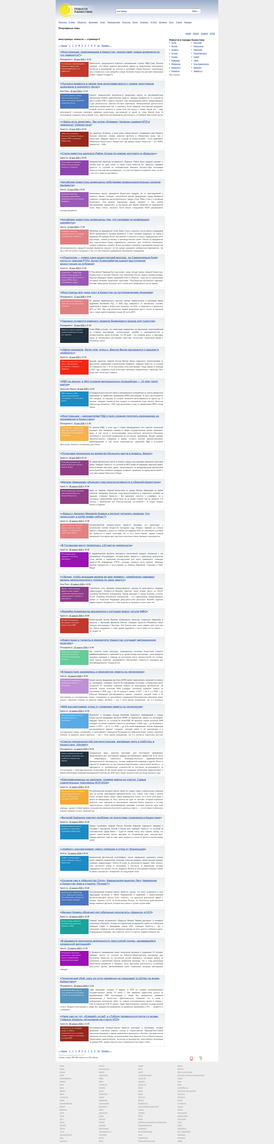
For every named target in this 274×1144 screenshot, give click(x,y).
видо (62, 1094)
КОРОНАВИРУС (202, 33)
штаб (140, 1072)
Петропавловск (200, 53)
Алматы (174, 50)
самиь (141, 1109)
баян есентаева (184, 1072)
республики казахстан (148, 1106)
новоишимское (145, 1125)
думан (63, 1081)
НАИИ (166, 33)
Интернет (163, 22)
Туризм (179, 22)
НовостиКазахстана (83, 10)
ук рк (62, 1131)
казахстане (182, 1116)
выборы (63, 1109)
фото (101, 1138)
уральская (182, 1113)
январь (141, 1113)
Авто (171, 22)
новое (62, 1072)
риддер (102, 1125)
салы (101, 1116)
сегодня (63, 1141)
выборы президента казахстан (152, 1122)
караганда (103, 1128)
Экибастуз (198, 71)
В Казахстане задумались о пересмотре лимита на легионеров (102, 671)
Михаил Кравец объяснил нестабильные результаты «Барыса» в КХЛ (106, 912)
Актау (173, 43)
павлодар (103, 1075)
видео (62, 1091)
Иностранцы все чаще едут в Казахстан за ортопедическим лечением (107, 292)
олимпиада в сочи (146, 1141)
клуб (62, 1075)
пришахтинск (66, 1134)
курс (179, 1081)
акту (62, 1119)
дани (62, 1116)
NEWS (174, 33)
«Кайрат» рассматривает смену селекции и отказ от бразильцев (103, 849)
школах (141, 1081)
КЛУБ (190, 33)
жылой (102, 1119)
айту (62, 1138)
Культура (126, 22)
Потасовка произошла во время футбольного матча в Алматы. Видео (106, 453)
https (101, 1078)
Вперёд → (107, 45)
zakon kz (142, 1084)
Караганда (175, 67)
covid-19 (142, 1078)
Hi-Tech (154, 22)
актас (101, 1091)
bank (140, 1094)
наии (62, 1066)
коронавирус (65, 1078)
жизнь (180, 1109)
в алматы (181, 1103)
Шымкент (198, 67)
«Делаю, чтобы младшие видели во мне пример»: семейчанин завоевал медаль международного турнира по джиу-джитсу (107, 578)
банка (62, 1106)
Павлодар (198, 50)
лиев (62, 1113)
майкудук (103, 1100)
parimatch (181, 1128)
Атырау (174, 57)
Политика (63, 22)
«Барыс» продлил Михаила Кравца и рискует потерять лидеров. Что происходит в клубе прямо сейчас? (105, 515)
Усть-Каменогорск (201, 64)
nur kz (101, 1066)
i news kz (103, 1084)
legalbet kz (143, 1103)
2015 (140, 1116)
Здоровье (144, 22)
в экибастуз (182, 1087)
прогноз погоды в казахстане (190, 1075)
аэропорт (103, 1113)
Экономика (93, 22)
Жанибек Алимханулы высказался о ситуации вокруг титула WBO (104, 611)
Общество (81, 22)
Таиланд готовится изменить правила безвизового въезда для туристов (108, 321)
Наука (135, 22)
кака (62, 1087)
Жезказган (175, 64)
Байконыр (175, 60)
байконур (103, 1094)
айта (101, 1081)
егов (62, 1084)
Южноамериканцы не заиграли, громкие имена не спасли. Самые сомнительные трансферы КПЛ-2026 (103, 781)
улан (140, 1134)
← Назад (62, 45)
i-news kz (64, 1097)
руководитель (66, 1103)
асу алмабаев (183, 1131)
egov (101, 1141)
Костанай (198, 43)
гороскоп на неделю (186, 1091)
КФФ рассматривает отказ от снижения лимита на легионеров (101, 706)
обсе (101, 1109)
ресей (101, 1122)
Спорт (102, 22)
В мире (72, 22)
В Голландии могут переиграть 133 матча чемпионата (96, 545)
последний (104, 1103)
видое (101, 1072)
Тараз (196, 60)
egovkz (102, 1087)
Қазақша (188, 22)
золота (180, 1069)
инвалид (181, 1138)
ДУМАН (215, 33)
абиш (179, 1141)
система (103, 1134)
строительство (145, 1075)
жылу (62, 1122)
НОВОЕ (182, 33)
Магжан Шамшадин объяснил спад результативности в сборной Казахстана (110, 482)
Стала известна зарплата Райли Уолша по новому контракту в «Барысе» (108, 153)
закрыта (181, 1097)
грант (179, 1125)
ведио (141, 1100)
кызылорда (104, 1069)
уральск (181, 1094)
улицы (180, 1106)
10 (98, 45)
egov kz (141, 1097)
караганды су (105, 1131)
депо (140, 1091)
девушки (181, 1134)
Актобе (174, 46)
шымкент (142, 1128)
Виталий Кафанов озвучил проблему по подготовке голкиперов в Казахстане (111, 817)
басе (140, 1087)
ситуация (181, 1119)
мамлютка (143, 1138)
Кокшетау (175, 71)
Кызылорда (198, 46)
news (62, 1069)
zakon (62, 1128)
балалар (103, 1106)
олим (140, 1066)
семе (62, 1100)
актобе (63, 1125)
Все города (174, 74)
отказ (179, 1078)
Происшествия (113, 22)
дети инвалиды (145, 1131)
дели (140, 1119)
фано (180, 1066)
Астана (174, 53)
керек (101, 1097)
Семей (196, 57)
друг (140, 1069)
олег (179, 1084)
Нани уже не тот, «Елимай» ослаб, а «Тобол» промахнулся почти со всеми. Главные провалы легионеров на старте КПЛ (109, 1018)
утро (179, 1122)
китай (180, 1100)
